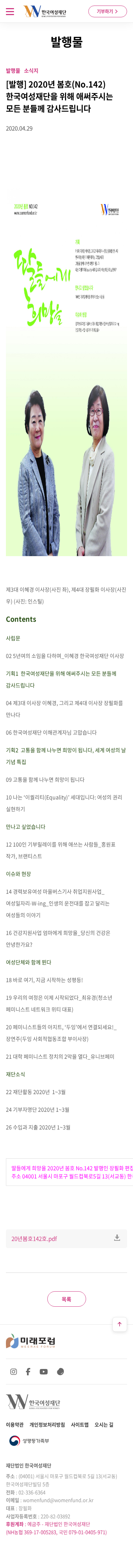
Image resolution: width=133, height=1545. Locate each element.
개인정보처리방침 (47, 1424)
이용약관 (15, 1424)
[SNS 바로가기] (60, 1371)
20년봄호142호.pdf (34, 1239)
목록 (66, 1299)
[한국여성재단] (44, 11)
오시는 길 (104, 1424)
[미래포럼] (30, 1341)
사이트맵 (80, 1424)
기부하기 (105, 11)
